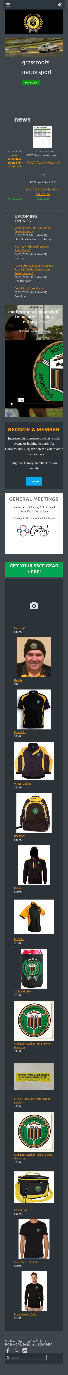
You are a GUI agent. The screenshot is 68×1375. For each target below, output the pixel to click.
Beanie (18, 680)
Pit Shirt (19, 939)
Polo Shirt (20, 732)
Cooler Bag (20, 1209)
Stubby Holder (22, 991)
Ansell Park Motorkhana (29, 288)
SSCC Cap (19, 627)
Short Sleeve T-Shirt (25, 1262)
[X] (16, 1350)
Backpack (19, 835)
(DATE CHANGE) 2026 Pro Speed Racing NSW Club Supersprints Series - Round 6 (34, 269)
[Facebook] (7, 1350)
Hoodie (18, 887)
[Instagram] (24, 1350)
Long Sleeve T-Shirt (25, 1314)
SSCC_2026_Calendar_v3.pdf (43, 162)
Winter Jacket (22, 783)
